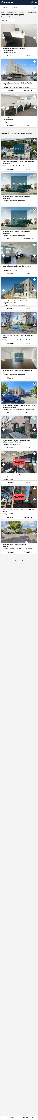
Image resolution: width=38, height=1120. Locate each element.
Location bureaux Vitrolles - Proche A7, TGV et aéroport (16, 545)
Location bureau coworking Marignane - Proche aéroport (15, 119)
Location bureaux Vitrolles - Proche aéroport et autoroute (16, 197)
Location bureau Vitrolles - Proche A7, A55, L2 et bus (17, 267)
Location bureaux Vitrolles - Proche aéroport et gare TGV (17, 371)
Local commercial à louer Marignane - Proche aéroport (14, 49)
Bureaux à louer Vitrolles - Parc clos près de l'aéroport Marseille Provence (16, 441)
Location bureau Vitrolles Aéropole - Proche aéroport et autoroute (19, 162)
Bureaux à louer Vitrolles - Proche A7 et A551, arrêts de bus (19, 510)
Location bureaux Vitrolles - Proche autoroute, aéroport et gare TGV (17, 302)
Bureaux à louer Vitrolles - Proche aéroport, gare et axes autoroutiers (18, 476)
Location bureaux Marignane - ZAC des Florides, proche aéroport (17, 84)
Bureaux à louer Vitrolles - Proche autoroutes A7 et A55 (18, 336)
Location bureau (9, 12)
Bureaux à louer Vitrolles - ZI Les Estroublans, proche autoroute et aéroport (19, 406)
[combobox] (8, 20)
